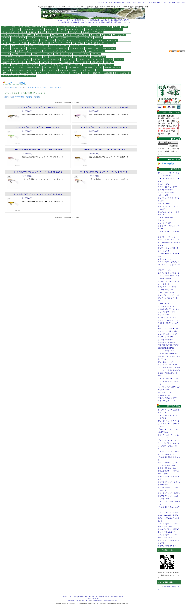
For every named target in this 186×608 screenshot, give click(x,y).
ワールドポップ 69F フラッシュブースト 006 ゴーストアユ (105, 150)
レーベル (37, 70)
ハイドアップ (47, 54)
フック (81, 70)
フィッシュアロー (68, 59)
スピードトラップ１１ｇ (168, 306)
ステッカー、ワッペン (46, 73)
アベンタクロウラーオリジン (169, 354)
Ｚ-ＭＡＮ (33, 32)
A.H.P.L (108, 27)
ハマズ (29, 57)
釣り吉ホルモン (109, 48)
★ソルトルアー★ (84, 27)
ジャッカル (111, 43)
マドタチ (44, 65)
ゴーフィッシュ (35, 43)
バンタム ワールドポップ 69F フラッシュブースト (42, 87)
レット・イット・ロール (167, 351)
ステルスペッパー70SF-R (167, 287)
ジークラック (42, 46)
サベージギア (65, 43)
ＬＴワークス (51, 29)
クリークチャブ (18, 40)
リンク (127, 22)
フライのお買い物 (62, 22)
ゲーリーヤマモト (85, 40)
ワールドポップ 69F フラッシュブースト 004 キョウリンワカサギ (37, 172)
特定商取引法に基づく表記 (120, 2)
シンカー (90, 70)
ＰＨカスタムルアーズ (75, 29)
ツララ (29, 51)
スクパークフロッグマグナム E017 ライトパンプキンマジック (169, 264)
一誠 (22, 35)
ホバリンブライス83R (166, 192)
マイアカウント (103, 2)
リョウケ (98, 67)
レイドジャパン (18, 70)
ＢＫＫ (116, 27)
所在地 (109, 22)
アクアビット (53, 32)
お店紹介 (78, 20)
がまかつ (98, 38)
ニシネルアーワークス (95, 51)
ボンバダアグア (32, 65)
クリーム (6, 40)
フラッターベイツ (98, 57)
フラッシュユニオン (81, 57)
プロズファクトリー (10, 62)
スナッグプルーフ (45, 48)
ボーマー (6, 65)
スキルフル (98, 46)
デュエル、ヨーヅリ (51, 51)
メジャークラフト (90, 65)
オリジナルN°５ (164, 390)
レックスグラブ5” (165, 223)
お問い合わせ (119, 22)
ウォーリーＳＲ (164, 303)
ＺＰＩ (22, 32)
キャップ (86, 73)
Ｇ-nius (124, 27)
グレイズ (60, 40)
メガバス (77, 65)
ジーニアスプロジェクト (59, 46)
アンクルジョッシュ (10, 35)
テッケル (80, 51)
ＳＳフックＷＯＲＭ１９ (167, 546)
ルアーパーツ (7, 73)
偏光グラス (96, 73)
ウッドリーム (57, 35)
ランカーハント (50, 67)
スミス (88, 46)
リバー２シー (87, 67)
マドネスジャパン (57, 65)
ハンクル (37, 57)
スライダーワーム (76, 48)
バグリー (36, 54)
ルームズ (6, 70)
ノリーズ (6, 54)
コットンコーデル (9, 43)
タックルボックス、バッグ (25, 73)
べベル (77, 62)
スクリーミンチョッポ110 (167, 187)
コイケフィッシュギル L (167, 292)
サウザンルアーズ (50, 43)
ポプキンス (109, 62)
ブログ (83, 22)
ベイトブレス (33, 62)
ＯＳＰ (61, 29)
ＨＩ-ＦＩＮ (7, 29)
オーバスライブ (54, 38)
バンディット (7, 57)
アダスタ (86, 32)
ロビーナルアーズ (50, 70)
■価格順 (29, 97)
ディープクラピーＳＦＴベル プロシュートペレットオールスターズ (169, 424)
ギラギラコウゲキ (165, 270)
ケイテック (99, 40)
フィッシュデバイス (95, 59)
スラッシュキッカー (165, 259)
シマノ (20, 46)
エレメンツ (32, 38)
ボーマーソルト (18, 65)
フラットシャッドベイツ (12, 59)
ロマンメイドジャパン (68, 70)
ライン (99, 70)
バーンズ (68, 54)
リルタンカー (163, 220)
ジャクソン (30, 46)
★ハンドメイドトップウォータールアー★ (59, 27)
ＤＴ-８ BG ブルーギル (167, 468)
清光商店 (89, 48)
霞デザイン (67, 38)
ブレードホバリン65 (165, 290)
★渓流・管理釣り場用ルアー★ (29, 27)
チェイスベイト (8, 51)
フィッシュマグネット (51, 59)
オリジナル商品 (89, 20)
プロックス (119, 59)
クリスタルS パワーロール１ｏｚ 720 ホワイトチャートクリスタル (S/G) (168, 312)
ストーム (6, 48)
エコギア (6, 38)
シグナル (6, 46)
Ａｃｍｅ (99, 27)
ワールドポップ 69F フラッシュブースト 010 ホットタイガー (38, 127)
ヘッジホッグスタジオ (63, 62)
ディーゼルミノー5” (166, 362)
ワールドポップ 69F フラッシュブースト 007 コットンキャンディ (37, 150)
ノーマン (15, 54)
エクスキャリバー (18, 38)
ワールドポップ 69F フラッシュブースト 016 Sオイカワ (38, 107)
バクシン (58, 54)
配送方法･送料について (157, 2)
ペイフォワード (46, 62)
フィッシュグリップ (122, 73)
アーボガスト (75, 32)
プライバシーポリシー (176, 2)
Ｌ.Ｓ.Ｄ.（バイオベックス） (32, 29)
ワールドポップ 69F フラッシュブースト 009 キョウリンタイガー (104, 127)
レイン (29, 70)
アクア (42, 32)
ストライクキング (18, 48)
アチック (64, 32)
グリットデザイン (47, 40)
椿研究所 (20, 51)
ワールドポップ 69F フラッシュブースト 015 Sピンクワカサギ (104, 107)
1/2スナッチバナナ (164, 392)
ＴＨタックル (100, 29)
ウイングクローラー (165, 217)
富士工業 (36, 59)
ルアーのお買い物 (102, 20)
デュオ (72, 51)
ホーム (59, 20)
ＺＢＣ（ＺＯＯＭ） (10, 32)
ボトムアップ (97, 62)
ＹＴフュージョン (114, 29)
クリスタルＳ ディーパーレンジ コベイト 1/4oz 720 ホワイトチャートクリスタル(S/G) (169, 367)
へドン (22, 62)
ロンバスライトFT (164, 395)
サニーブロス (78, 43)
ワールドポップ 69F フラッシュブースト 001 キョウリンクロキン (37, 194)
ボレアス (86, 62)
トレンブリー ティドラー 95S (168, 295)
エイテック (106, 35)
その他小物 (108, 73)
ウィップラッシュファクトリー (76, 35)
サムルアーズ (91, 43)
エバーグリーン (119, 35)
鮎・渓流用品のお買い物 (120, 20)
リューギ (62, 67)
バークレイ (26, 54)
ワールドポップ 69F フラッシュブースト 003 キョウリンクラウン (104, 172)
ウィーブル (95, 35)
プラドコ (108, 59)
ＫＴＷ (16, 29)
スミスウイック (61, 48)
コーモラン (23, 43)
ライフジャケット (63, 73)
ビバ (45, 57)
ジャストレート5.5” (165, 204)
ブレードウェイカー (165, 340)
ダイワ (97, 48)
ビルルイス (54, 57)
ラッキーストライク (34, 67)
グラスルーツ (71, 40)
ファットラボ (66, 57)
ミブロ (69, 65)
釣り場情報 (75, 22)
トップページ (68, 20)
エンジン (42, 38)
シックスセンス (77, 46)
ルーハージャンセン (112, 67)
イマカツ (30, 35)
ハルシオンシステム (81, 54)
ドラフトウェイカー (165, 190)
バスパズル (96, 54)
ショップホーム (10, 87)
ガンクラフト (87, 38)
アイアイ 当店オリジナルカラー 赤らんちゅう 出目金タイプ (169, 381)
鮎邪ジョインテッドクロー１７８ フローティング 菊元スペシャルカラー (168, 276)
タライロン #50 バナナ (167, 237)
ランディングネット (10, 76)
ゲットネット (111, 40)
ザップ (101, 43)
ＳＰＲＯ (89, 29)
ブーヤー (27, 59)
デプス (64, 51)
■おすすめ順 (19, 97)
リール (5, 27)
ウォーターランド (42, 35)
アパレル (76, 73)
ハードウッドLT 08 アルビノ (169, 387)
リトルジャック (74, 67)
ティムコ (37, 51)
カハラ (76, 38)
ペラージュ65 (163, 195)
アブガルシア (97, 32)
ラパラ (21, 67)
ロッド (12, 27)
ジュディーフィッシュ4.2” (167, 342)
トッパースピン (163, 184)
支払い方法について (139, 2)
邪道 (13, 46)
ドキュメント (92, 22)
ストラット (32, 48)
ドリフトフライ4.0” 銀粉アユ (169, 493)
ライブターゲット (106, 65)
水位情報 (102, 22)
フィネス (81, 59)
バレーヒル (19, 57)
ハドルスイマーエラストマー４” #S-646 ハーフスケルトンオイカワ (169, 242)
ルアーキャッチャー (27, 76)
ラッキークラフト (9, 67)
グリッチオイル (32, 40)
